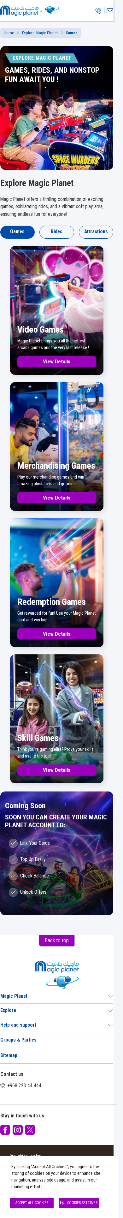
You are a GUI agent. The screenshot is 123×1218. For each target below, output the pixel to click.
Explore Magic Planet (40, 32)
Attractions (96, 232)
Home (9, 32)
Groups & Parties (18, 1040)
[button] (5, 1130)
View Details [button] (56, 361)
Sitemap (8, 1055)
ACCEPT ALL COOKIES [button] (31, 1203)
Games (17, 232)
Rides (56, 232)
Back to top (57, 940)
